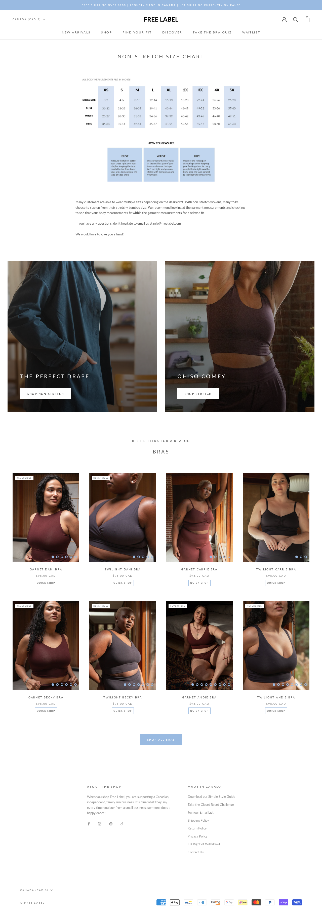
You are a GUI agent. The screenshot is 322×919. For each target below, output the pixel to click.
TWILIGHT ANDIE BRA (276, 697)
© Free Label (32, 902)
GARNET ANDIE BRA (199, 697)
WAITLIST (251, 32)
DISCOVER (172, 32)
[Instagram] (99, 823)
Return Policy (197, 828)
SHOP (106, 32)
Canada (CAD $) (27, 19)
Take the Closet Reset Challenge (211, 805)
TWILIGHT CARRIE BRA (276, 569)
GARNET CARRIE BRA (199, 569)
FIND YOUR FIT (137, 32)
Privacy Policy (198, 836)
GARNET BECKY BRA (45, 697)
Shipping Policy (198, 820)
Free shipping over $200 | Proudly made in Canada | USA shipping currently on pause (161, 5)
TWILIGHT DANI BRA (123, 569)
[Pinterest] (110, 823)
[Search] (295, 19)
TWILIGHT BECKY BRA (122, 697)
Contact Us (196, 852)
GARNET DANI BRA (46, 569)
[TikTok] (122, 823)
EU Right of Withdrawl (204, 844)
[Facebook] (88, 823)
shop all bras (161, 739)
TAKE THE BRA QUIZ (212, 32)
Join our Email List (201, 812)
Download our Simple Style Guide (211, 797)
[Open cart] (307, 19)
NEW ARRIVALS (76, 32)
